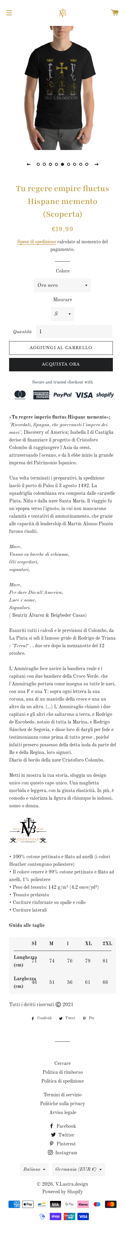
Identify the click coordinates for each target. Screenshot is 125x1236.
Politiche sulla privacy (62, 1104)
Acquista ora (61, 364)
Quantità (22, 332)
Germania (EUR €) (75, 1169)
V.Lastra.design (71, 1184)
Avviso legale (62, 1112)
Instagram (65, 1153)
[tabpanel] (62, 87)
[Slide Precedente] (28, 164)
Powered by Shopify (62, 1192)
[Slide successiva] (96, 164)
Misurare (62, 300)
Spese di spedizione (36, 242)
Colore (62, 271)
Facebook (65, 1126)
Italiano (31, 1169)
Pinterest (65, 1144)
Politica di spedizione (62, 1081)
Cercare (62, 1063)
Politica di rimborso (62, 1072)
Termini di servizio (62, 1095)
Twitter (65, 1135)
